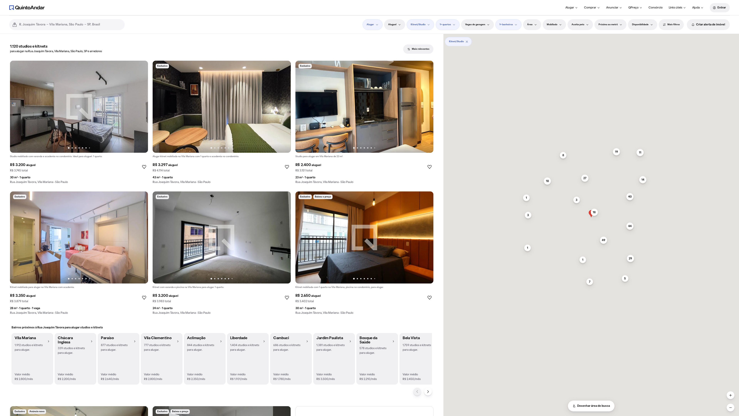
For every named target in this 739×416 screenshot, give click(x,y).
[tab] (418, 49)
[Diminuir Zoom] (730, 407)
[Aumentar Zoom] (730, 395)
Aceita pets (578, 25)
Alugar (569, 7)
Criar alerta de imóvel (710, 24)
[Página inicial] (27, 7)
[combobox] (70, 24)
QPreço (633, 7)
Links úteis (675, 7)
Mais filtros (673, 25)
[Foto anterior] (17, 107)
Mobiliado (552, 25)
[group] (79, 124)
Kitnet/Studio (418, 25)
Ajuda (696, 7)
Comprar (590, 7)
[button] (32, 359)
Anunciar (612, 7)
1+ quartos (445, 25)
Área (530, 25)
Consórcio (656, 7)
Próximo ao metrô (608, 25)
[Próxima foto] (141, 107)
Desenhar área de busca (593, 406)
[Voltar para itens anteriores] (417, 391)
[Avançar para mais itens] (428, 391)
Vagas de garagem (475, 25)
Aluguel (392, 25)
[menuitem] (571, 7)
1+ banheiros (506, 25)
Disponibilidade (640, 25)
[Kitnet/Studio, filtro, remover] (466, 41)
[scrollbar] (591, 40)
